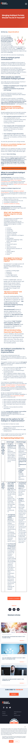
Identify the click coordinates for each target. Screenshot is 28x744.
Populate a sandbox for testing (11, 203)
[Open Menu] (25, 4)
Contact (3, 713)
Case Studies (4, 715)
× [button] (25, 726)
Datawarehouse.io (17, 711)
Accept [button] (11, 741)
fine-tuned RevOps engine (17, 395)
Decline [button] (16, 741)
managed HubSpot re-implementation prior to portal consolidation (13, 385)
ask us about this (21, 541)
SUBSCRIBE (13, 694)
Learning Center (17, 715)
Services (3, 711)
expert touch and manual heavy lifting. (14, 184)
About (15, 713)
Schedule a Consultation (14, 598)
